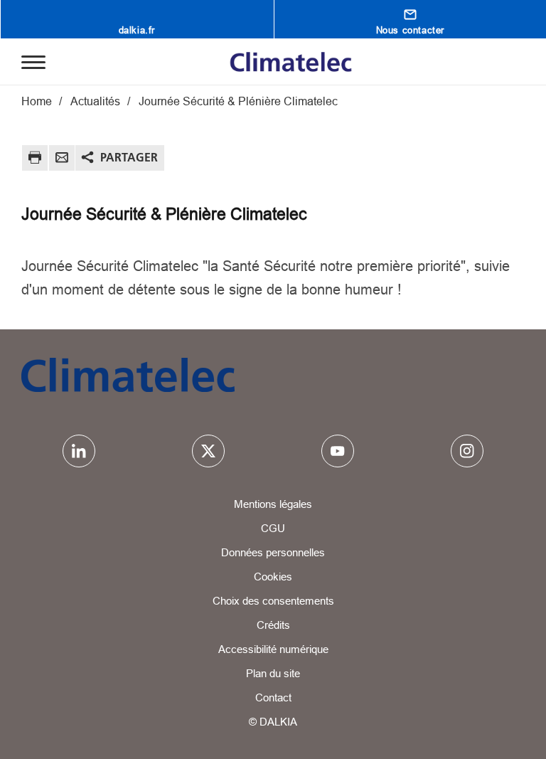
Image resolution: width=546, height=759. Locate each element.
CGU (273, 528)
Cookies (273, 576)
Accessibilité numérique (273, 649)
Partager (129, 157)
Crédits (273, 625)
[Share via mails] (61, 159)
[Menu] (33, 61)
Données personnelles (273, 552)
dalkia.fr (137, 30)
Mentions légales (273, 504)
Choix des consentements (273, 601)
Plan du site (273, 673)
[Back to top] (487, 707)
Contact (273, 697)
